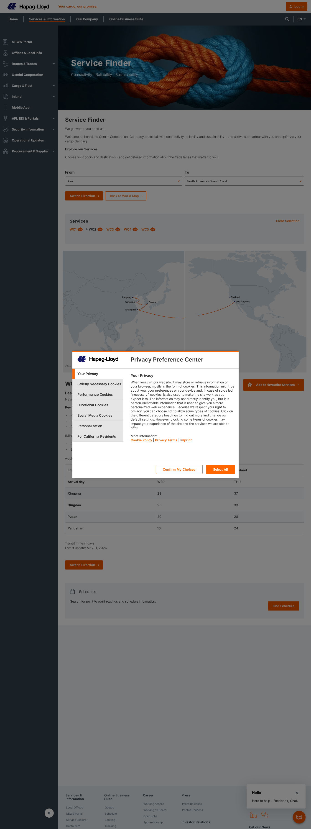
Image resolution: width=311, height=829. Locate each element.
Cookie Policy (141, 440)
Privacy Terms (166, 440)
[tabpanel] (182, 409)
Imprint (186, 440)
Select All (220, 469)
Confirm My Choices (179, 469)
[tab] (97, 374)
